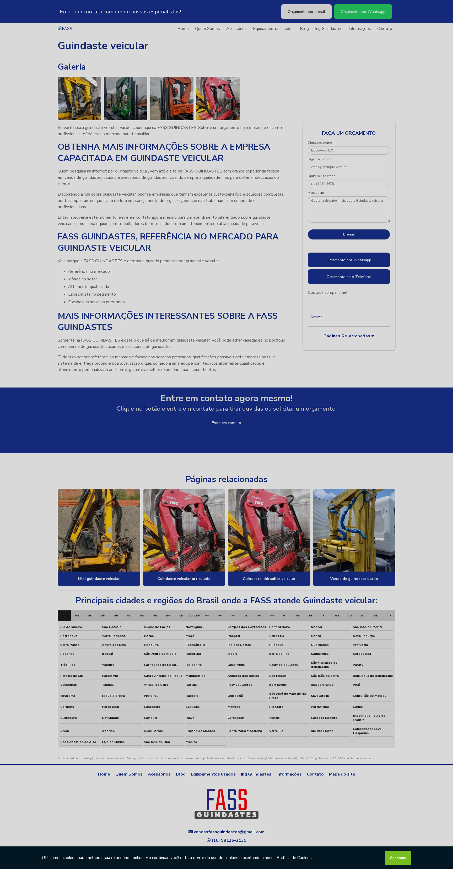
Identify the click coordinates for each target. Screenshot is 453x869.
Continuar (398, 858)
